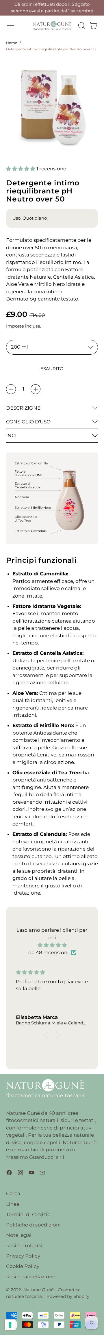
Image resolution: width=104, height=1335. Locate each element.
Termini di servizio (28, 1214)
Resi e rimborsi (24, 1245)
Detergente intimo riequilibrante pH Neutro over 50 (51, 49)
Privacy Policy (23, 1256)
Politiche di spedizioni (33, 1225)
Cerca (13, 1193)
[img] (52, 945)
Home (11, 43)
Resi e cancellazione (30, 1276)
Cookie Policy (22, 1266)
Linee (12, 1204)
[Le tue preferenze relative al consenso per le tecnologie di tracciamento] (10, 1324)
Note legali (19, 1235)
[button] (81, 25)
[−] (11, 389)
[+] (35, 389)
